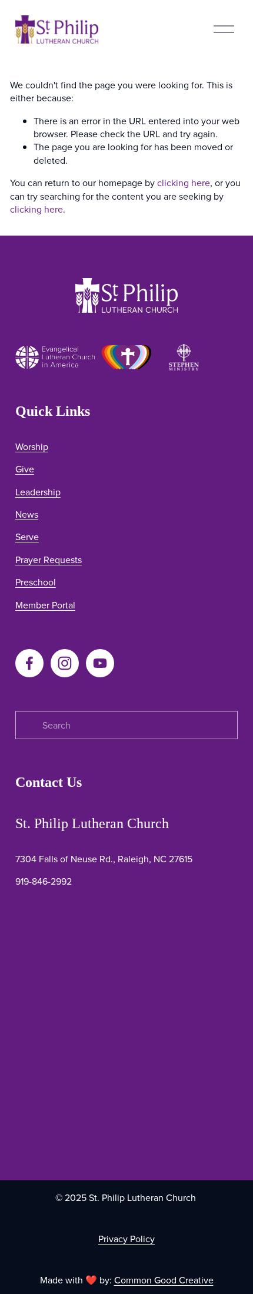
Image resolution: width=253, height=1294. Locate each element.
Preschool (35, 581)
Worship (31, 446)
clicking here (183, 182)
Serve (27, 536)
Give (24, 468)
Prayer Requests (48, 559)
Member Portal (45, 604)
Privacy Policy (126, 1238)
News (26, 514)
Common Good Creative (164, 1279)
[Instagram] (65, 663)
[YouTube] (100, 663)
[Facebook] (29, 663)
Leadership (38, 491)
